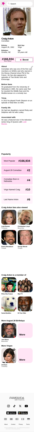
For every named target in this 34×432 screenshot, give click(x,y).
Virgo (20, 47)
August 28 (5, 47)
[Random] (28, 9)
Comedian (5, 41)
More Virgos (6, 346)
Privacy (21, 424)
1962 (12, 47)
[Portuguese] (11, 419)
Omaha (4, 52)
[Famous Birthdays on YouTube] (26, 406)
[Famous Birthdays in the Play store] (23, 412)
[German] (28, 419)
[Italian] (22, 419)
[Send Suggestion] (32, 67)
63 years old (22, 52)
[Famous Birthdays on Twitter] (19, 406)
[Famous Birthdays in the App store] (11, 412)
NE (9, 52)
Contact (13, 424)
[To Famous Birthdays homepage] (3, 4)
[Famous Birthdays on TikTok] (13, 406)
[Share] (5, 10)
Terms (28, 424)
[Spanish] (5, 419)
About (6, 424)
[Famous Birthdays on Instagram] (7, 406)
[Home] (17, 399)
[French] (17, 419)
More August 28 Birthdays (13, 321)
